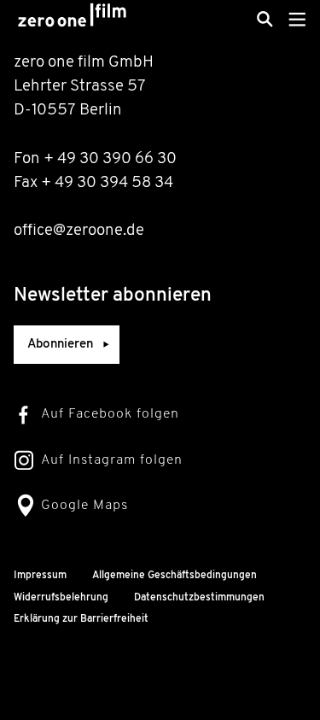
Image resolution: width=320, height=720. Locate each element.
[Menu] (297, 19)
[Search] (265, 19)
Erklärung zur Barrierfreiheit (81, 619)
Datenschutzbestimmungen (199, 598)
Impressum (40, 576)
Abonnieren (60, 344)
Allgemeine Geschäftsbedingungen (174, 576)
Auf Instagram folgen (112, 460)
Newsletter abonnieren (113, 296)
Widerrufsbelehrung (61, 598)
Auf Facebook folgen (110, 414)
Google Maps (84, 505)
